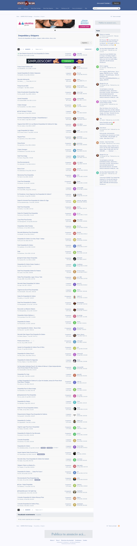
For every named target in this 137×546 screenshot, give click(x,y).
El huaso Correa (23, 132)
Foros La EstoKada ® (77, 8)
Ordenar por (88, 49)
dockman (21, 441)
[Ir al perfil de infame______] (74, 80)
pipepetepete (80, 503)
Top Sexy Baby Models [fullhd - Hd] (108, 48)
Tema (57, 540)
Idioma (52, 540)
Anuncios (26, 8)
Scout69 (79, 105)
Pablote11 (21, 486)
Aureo (20, 157)
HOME (19, 8)
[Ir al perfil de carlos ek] (74, 382)
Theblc (21, 409)
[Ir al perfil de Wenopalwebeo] (74, 303)
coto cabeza (22, 119)
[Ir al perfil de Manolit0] (74, 233)
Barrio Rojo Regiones (48, 8)
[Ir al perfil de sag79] (74, 131)
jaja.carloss (22, 113)
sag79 (78, 130)
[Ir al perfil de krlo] (74, 472)
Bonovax (21, 227)
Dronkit (78, 181)
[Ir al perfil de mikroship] (97, 66)
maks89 (103, 143)
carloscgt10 (79, 340)
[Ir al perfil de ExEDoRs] (74, 389)
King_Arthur (79, 219)
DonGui (21, 208)
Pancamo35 (22, 323)
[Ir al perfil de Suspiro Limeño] (74, 86)
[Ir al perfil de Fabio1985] (74, 54)
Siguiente (27, 49)
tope (20, 285)
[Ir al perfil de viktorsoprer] (97, 49)
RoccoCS (21, 329)
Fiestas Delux (80, 446)
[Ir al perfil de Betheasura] (74, 150)
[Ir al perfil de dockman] (74, 440)
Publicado (112, 120)
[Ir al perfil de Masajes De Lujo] (97, 84)
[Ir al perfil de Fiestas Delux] (74, 447)
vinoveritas (21, 196)
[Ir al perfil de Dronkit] (74, 182)
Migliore (79, 497)
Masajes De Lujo (104, 83)
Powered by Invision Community (68, 543)
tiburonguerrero (22, 221)
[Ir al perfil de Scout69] (74, 105)
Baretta (78, 66)
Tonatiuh (21, 467)
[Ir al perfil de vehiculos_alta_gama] (74, 201)
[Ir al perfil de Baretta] (74, 67)
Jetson (78, 414)
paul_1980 (21, 279)
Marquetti (79, 238)
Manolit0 (21, 234)
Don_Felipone (22, 361)
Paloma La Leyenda (105, 34)
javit (20, 349)
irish (20, 342)
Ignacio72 (79, 283)
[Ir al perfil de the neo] (74, 214)
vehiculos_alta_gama (82, 200)
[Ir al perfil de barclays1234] (97, 101)
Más (86, 8)
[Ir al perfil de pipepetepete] (74, 504)
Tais (101, 118)
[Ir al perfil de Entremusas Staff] (97, 128)
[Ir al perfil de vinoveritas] (74, 195)
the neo (21, 215)
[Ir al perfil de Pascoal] (74, 74)
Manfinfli (21, 75)
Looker (20, 272)
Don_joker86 (22, 94)
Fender (78, 360)
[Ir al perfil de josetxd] (74, 434)
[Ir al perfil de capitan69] (74, 246)
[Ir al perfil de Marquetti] (74, 239)
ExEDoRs (79, 388)
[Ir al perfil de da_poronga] (74, 316)
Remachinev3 (80, 328)
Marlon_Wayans (23, 336)
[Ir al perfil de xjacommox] (74, 137)
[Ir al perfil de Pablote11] (74, 485)
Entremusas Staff (106, 129)
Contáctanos (78, 540)
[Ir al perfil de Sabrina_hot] (74, 421)
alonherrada (22, 170)
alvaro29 (79, 168)
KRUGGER (79, 258)
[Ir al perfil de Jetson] (74, 415)
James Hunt (80, 92)
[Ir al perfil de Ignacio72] (74, 284)
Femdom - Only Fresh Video (107, 142)
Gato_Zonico (22, 355)
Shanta (78, 289)
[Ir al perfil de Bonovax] (74, 227)
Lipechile (21, 55)
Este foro (113, 8)
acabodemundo (22, 493)
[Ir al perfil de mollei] (74, 479)
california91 (22, 164)
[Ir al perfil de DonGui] (74, 207)
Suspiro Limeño (80, 85)
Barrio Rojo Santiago (36, 8)
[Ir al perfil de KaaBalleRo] (74, 492)
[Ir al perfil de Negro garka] (74, 466)
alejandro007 (22, 422)
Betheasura (22, 151)
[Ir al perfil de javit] (74, 348)
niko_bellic (21, 376)
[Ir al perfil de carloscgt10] (74, 341)
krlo (20, 473)
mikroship (104, 67)
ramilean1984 (80, 187)
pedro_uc (21, 298)
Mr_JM (21, 240)
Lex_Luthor (21, 397)
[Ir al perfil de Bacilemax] (74, 252)
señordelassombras (23, 447)
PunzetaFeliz (22, 106)
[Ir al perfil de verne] (74, 453)
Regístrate (116, 3)
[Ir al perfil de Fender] (74, 361)
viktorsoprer (104, 50)
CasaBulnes (80, 264)
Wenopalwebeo (22, 304)
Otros (57, 8)
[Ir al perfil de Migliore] (74, 498)
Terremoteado (22, 454)
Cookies (85, 540)
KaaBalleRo (79, 491)
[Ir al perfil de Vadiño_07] (74, 297)
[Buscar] (118, 8)
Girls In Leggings (104, 66)
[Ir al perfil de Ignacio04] (74, 375)
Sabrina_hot (79, 420)
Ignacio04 (79, 374)
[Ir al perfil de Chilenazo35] (74, 354)
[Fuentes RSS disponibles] (118, 526)
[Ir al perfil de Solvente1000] (74, 368)
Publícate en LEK (65, 8)
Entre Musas (103, 127)
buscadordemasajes (24, 202)
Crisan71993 (22, 189)
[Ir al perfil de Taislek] (97, 119)
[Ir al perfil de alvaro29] (74, 169)
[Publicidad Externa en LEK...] (55, 23)
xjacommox (22, 138)
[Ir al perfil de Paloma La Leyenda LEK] (97, 35)
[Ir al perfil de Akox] (74, 112)
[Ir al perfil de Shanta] (74, 290)
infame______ (22, 81)
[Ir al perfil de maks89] (97, 142)
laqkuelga (21, 403)
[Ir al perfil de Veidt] (74, 176)
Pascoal (79, 73)
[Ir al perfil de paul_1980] (74, 278)
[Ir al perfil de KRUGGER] (74, 258)
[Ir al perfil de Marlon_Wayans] (74, 335)
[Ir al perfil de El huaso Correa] (74, 271)
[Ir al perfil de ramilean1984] (74, 188)
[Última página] (32, 49)
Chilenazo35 (80, 353)
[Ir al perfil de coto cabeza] (74, 125)
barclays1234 (105, 104)
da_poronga (22, 317)
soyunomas (79, 459)
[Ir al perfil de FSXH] (74, 402)
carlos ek (21, 384)
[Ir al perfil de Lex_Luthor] (74, 396)
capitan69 (79, 245)
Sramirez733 (22, 259)
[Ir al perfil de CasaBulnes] (74, 265)
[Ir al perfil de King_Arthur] (74, 220)
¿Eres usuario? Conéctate (103, 3)
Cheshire (21, 499)
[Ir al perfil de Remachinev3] (74, 329)
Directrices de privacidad (67, 540)
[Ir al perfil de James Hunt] (74, 93)
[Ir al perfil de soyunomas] (74, 459)
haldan (20, 460)
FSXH (78, 401)
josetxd (21, 435)
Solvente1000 (22, 369)
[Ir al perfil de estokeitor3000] (74, 99)
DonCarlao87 (22, 291)
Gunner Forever (80, 117)
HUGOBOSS (22, 68)
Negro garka (80, 465)
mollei (20, 480)
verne (78, 452)
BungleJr (21, 87)
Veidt (20, 177)
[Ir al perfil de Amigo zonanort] (74, 157)
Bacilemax (21, 253)
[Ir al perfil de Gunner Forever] (74, 118)
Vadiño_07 (79, 296)
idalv (20, 266)
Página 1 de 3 (39, 49)
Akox (78, 111)
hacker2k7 (21, 416)
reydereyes (21, 247)
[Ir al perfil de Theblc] (74, 408)
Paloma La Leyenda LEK (107, 36)
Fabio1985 (79, 53)
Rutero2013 (22, 390)
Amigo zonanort (80, 156)
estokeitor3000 (22, 100)
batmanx (21, 183)
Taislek (103, 120)
